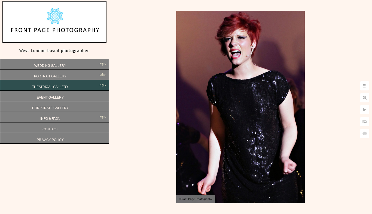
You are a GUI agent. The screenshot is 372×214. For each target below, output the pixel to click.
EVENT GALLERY (50, 97)
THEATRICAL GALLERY (50, 87)
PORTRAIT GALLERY (50, 76)
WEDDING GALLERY (50, 66)
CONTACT (50, 129)
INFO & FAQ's (50, 119)
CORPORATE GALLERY (50, 108)
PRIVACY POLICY (50, 140)
